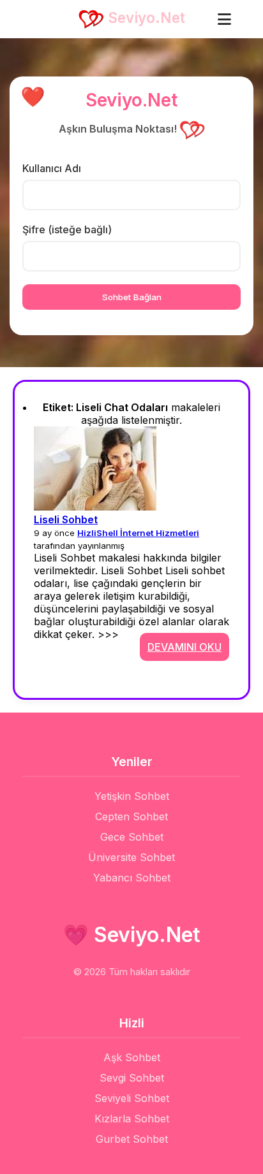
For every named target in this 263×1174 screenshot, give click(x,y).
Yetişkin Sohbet (131, 796)
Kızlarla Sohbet (131, 1118)
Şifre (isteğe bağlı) (67, 229)
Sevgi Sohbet (132, 1077)
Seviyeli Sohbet (131, 1098)
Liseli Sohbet (66, 519)
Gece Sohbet (131, 836)
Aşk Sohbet (131, 1057)
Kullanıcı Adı (51, 168)
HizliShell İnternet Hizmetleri (138, 533)
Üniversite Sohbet (131, 857)
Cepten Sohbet (131, 816)
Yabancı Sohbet (131, 877)
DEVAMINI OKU (184, 647)
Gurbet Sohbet (132, 1139)
